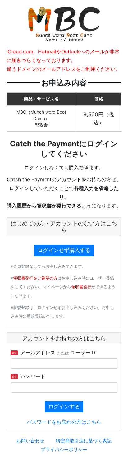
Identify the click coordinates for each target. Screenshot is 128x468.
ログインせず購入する (64, 250)
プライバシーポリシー (64, 449)
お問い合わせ (30, 441)
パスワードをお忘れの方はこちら (64, 422)
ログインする (64, 406)
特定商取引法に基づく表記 (84, 441)
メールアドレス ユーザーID (53, 352)
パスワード (28, 376)
